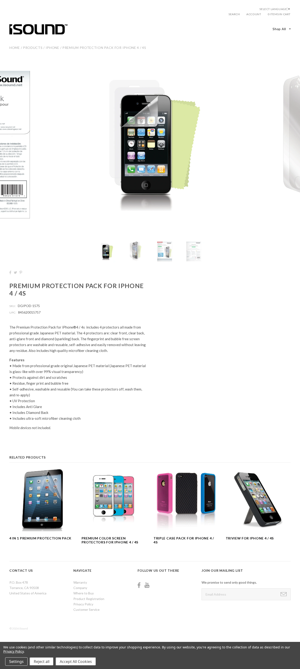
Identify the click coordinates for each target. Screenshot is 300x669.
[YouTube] (147, 585)
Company (80, 588)
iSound (23, 628)
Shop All (279, 29)
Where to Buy (83, 593)
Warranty (80, 582)
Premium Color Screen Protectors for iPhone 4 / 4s (110, 540)
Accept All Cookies (76, 661)
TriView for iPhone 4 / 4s (250, 538)
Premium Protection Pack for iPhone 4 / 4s (104, 48)
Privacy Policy (83, 604)
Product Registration (88, 599)
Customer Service (86, 609)
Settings (16, 661)
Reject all (41, 661)
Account (253, 14)
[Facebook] (139, 585)
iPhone (52, 48)
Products (33, 48)
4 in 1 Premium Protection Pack (40, 538)
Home (14, 48)
